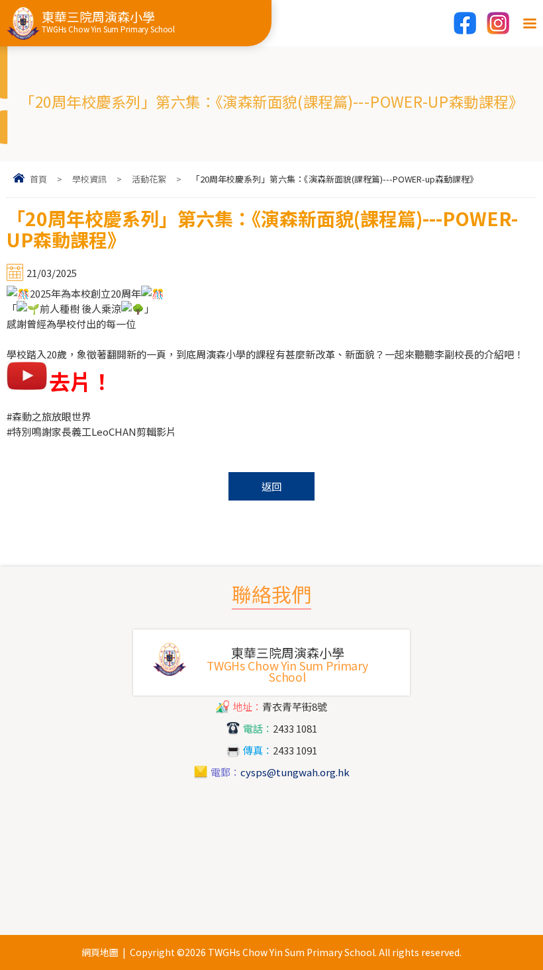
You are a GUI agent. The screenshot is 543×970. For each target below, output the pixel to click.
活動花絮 (149, 179)
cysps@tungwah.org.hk (295, 772)
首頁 (38, 179)
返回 (271, 486)
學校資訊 (89, 179)
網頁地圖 (100, 952)
